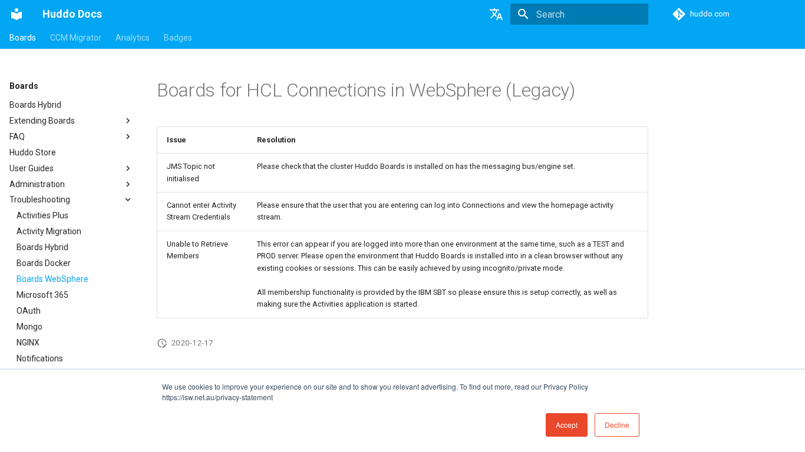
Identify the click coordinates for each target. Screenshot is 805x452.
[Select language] (496, 14)
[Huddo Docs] (16, 14)
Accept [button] (567, 425)
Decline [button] (617, 425)
